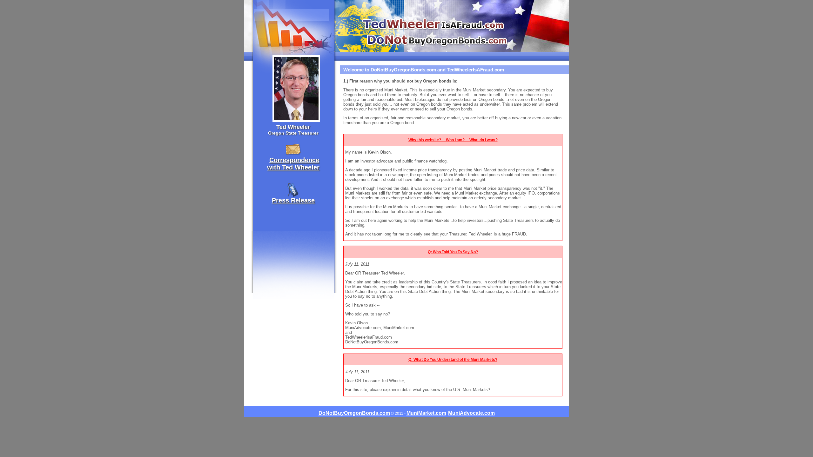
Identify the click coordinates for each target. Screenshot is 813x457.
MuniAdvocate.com (471, 413)
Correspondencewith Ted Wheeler (293, 163)
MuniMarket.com (426, 413)
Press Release (293, 200)
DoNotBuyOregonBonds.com (354, 413)
